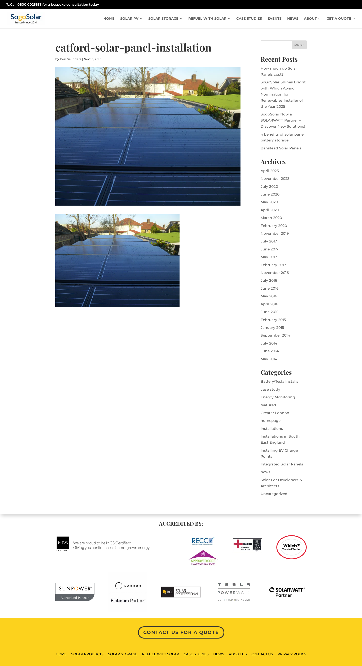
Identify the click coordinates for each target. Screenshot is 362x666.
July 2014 (269, 343)
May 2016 (269, 296)
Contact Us (262, 654)
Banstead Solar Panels (281, 148)
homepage (271, 421)
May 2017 (269, 257)
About (310, 19)
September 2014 (275, 335)
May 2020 (269, 202)
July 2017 (269, 241)
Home (109, 19)
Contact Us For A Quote (181, 632)
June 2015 (269, 312)
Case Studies (249, 19)
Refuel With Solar (207, 19)
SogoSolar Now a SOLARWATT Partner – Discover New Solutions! (283, 120)
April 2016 (269, 304)
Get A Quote (339, 19)
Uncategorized (274, 494)
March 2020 (271, 218)
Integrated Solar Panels (282, 464)
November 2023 (275, 178)
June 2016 (269, 288)
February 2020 (274, 226)
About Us (238, 654)
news (265, 472)
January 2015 (272, 327)
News (292, 19)
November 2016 (275, 273)
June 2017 (269, 249)
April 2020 (270, 210)
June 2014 (270, 351)
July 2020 (269, 186)
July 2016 (269, 280)
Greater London (275, 413)
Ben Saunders (70, 59)
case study (270, 389)
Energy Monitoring (278, 397)
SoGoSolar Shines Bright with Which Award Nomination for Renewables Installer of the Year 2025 (283, 94)
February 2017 (273, 265)
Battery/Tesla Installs (279, 381)
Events (275, 19)
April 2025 (270, 171)
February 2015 (273, 320)
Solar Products (87, 654)
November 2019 (275, 233)
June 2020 (270, 194)
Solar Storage (163, 19)
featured (268, 405)
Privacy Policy (292, 654)
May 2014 (269, 359)
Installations (272, 428)
